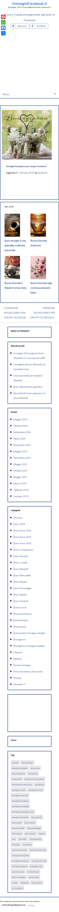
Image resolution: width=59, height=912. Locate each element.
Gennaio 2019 (20, 496)
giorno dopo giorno (19, 850)
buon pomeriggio (34, 828)
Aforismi (17, 517)
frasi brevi (16, 844)
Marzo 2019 (19, 483)
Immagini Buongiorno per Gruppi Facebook (15, 313)
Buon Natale (20, 581)
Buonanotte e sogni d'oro (22, 784)
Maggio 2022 (20, 464)
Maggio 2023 (20, 451)
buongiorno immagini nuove (23, 812)
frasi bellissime (35, 839)
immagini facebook (19, 866)
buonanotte (32, 773)
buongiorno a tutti (36, 790)
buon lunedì (16, 822)
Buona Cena (19, 607)
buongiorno (39, 784)
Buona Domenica (22, 613)
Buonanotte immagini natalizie (29, 633)
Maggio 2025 (20, 419)
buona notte (17, 779)
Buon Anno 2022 (22, 530)
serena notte (34, 877)
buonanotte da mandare (34, 779)
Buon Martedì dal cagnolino (27, 386)
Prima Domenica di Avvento (28, 671)
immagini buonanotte (20, 855)
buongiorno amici (18, 790)
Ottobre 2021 (20, 470)
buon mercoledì (18, 828)
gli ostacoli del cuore (38, 850)
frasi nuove (27, 844)
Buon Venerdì (20, 601)
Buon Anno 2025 (22, 543)
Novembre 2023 (22, 445)
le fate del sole (33, 872)
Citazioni (17, 652)
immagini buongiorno (20, 861)
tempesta (24, 882)
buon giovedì (37, 817)
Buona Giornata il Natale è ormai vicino (16, 285)
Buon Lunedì (20, 562)
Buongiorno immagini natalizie (29, 646)
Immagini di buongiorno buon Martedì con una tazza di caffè (29, 355)
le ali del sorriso (18, 872)
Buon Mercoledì (21, 575)
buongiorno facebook (20, 801)
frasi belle (22, 839)
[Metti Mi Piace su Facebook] (39, 27)
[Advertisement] (29, 60)
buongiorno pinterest (20, 817)
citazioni (41, 833)
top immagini (37, 882)
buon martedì (30, 822)
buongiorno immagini (20, 806)
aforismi (15, 762)
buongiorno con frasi (20, 795)
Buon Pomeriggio (22, 588)
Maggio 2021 (20, 477)
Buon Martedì (20, 569)
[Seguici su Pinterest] (20, 27)
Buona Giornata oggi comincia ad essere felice (41, 288)
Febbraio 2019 (21, 489)
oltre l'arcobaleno (19, 877)
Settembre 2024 (22, 432)
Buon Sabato (20, 594)
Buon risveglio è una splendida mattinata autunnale (15, 245)
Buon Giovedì (20, 556)
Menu (6, 94)
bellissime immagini (19, 768)
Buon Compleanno (23, 549)
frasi (14, 839)
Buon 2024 (19, 524)
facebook (42, 172)
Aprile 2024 (19, 438)
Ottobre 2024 (20, 425)
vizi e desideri (17, 888)
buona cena (35, 768)
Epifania (17, 658)
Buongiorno (19, 639)
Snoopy (17, 678)
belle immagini (27, 762)
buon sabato (17, 833)
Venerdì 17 (19, 684)
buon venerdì (30, 833)
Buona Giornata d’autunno (38, 243)
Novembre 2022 (22, 457)
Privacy (31, 905)
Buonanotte (19, 626)
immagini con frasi (39, 861)
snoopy (15, 882)
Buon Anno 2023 (22, 537)
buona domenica (18, 773)
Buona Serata (20, 620)
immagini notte (36, 866)
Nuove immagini (22, 665)
